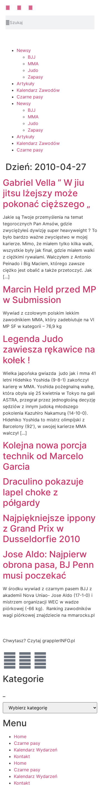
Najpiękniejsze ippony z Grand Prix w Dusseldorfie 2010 (49, 529)
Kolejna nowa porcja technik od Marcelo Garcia (45, 456)
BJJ (32, 57)
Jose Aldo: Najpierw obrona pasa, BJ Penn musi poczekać (48, 565)
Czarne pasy (30, 97)
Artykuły (25, 83)
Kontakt (22, 756)
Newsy (24, 50)
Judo (33, 70)
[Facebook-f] (10, 660)
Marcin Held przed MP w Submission (49, 294)
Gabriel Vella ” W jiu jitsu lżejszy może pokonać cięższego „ (46, 193)
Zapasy (35, 77)
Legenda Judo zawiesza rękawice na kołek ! (49, 349)
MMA (33, 63)
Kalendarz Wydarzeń (35, 750)
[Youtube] (25, 660)
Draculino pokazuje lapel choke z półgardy (43, 492)
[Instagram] (40, 660)
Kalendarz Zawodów (38, 90)
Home (20, 736)
